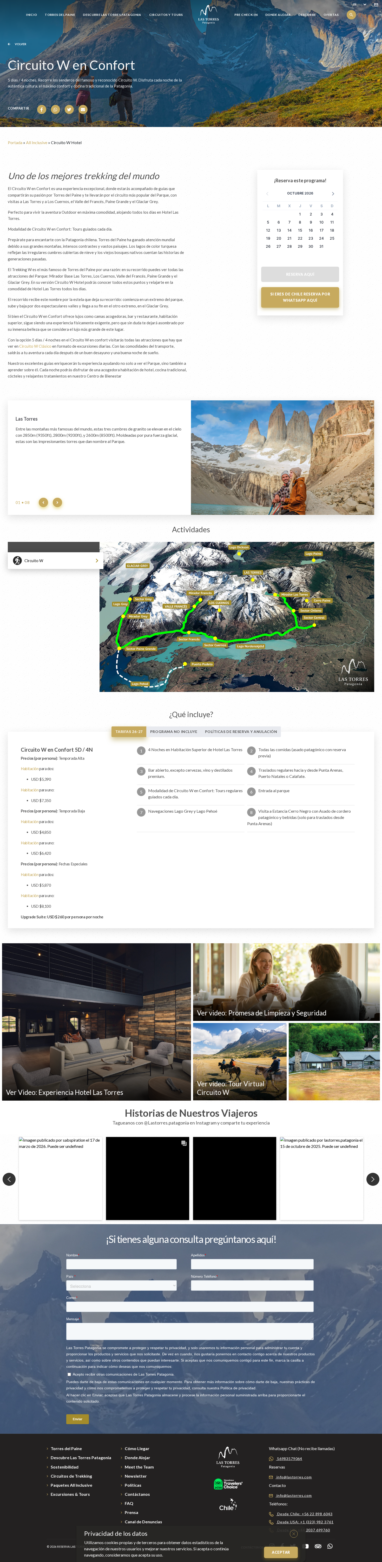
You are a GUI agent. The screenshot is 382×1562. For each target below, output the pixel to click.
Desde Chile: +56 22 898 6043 (304, 1514)
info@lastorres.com (293, 1477)
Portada (15, 142)
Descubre (307, 15)
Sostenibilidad (64, 1466)
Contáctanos (137, 1494)
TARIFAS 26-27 (129, 731)
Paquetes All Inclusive (71, 1485)
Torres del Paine (60, 15)
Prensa (131, 1512)
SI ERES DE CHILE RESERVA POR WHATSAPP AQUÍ (300, 297)
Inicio (31, 15)
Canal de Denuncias (143, 1521)
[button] (333, 193)
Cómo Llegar (137, 1448)
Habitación (30, 768)
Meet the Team (139, 1466)
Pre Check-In (246, 15)
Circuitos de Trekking (71, 1475)
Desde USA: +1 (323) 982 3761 (304, 1522)
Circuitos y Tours (166, 15)
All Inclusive (36, 142)
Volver (20, 44)
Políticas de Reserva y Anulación (241, 731)
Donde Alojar (137, 1457)
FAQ (129, 1503)
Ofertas (331, 15)
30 (310, 246)
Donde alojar (278, 15)
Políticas (133, 1485)
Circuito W (33, 560)
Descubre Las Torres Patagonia (112, 15)
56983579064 (289, 1458)
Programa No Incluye (173, 731)
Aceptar (281, 1552)
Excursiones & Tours (70, 1494)
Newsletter (136, 1475)
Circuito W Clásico (35, 346)
